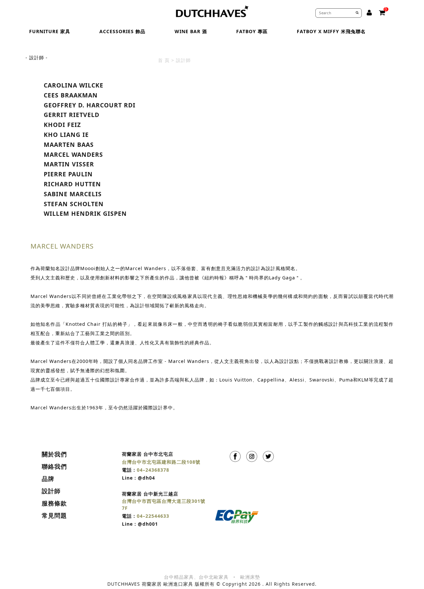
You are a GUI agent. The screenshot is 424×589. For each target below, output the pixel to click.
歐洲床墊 (250, 577)
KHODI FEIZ (62, 125)
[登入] (369, 12)
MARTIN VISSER (69, 164)
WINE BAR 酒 (191, 31)
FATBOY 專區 (252, 31)
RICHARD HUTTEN (72, 184)
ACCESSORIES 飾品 (122, 31)
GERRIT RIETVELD (71, 115)
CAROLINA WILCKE (73, 85)
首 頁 (164, 60)
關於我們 (54, 454)
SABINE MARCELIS (73, 194)
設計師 (51, 491)
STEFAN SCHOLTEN (74, 204)
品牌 (48, 479)
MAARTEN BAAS (69, 144)
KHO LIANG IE (66, 135)
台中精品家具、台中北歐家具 (196, 577)
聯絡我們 (54, 466)
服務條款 (54, 503)
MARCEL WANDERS (73, 154)
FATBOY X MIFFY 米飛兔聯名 (331, 31)
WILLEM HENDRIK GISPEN (85, 213)
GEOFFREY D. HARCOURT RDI (89, 105)
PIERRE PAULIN (68, 174)
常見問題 (54, 515)
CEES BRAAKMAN (71, 95)
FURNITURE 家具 (49, 31)
